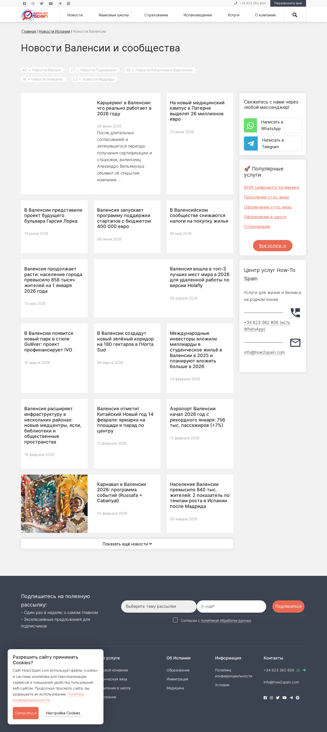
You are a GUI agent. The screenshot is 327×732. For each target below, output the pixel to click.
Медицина (175, 688)
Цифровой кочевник (111, 670)
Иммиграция (177, 679)
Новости (75, 15)
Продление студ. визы (266, 197)
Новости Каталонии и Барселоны (159, 70)
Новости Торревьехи (93, 70)
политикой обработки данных (226, 620)
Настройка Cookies (63, 713)
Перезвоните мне (288, 3)
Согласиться (26, 713)
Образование (178, 670)
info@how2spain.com (264, 352)
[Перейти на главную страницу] (34, 15)
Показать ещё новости (125, 543)
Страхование (156, 15)
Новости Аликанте (42, 79)
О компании (265, 15)
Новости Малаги (41, 70)
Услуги (233, 15)
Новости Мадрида (93, 79)
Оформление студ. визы (268, 207)
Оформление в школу (265, 216)
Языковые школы (114, 15)
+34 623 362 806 (252, 3)
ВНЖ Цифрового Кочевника (271, 187)
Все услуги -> (272, 245)
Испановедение (198, 15)
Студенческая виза (110, 679)
